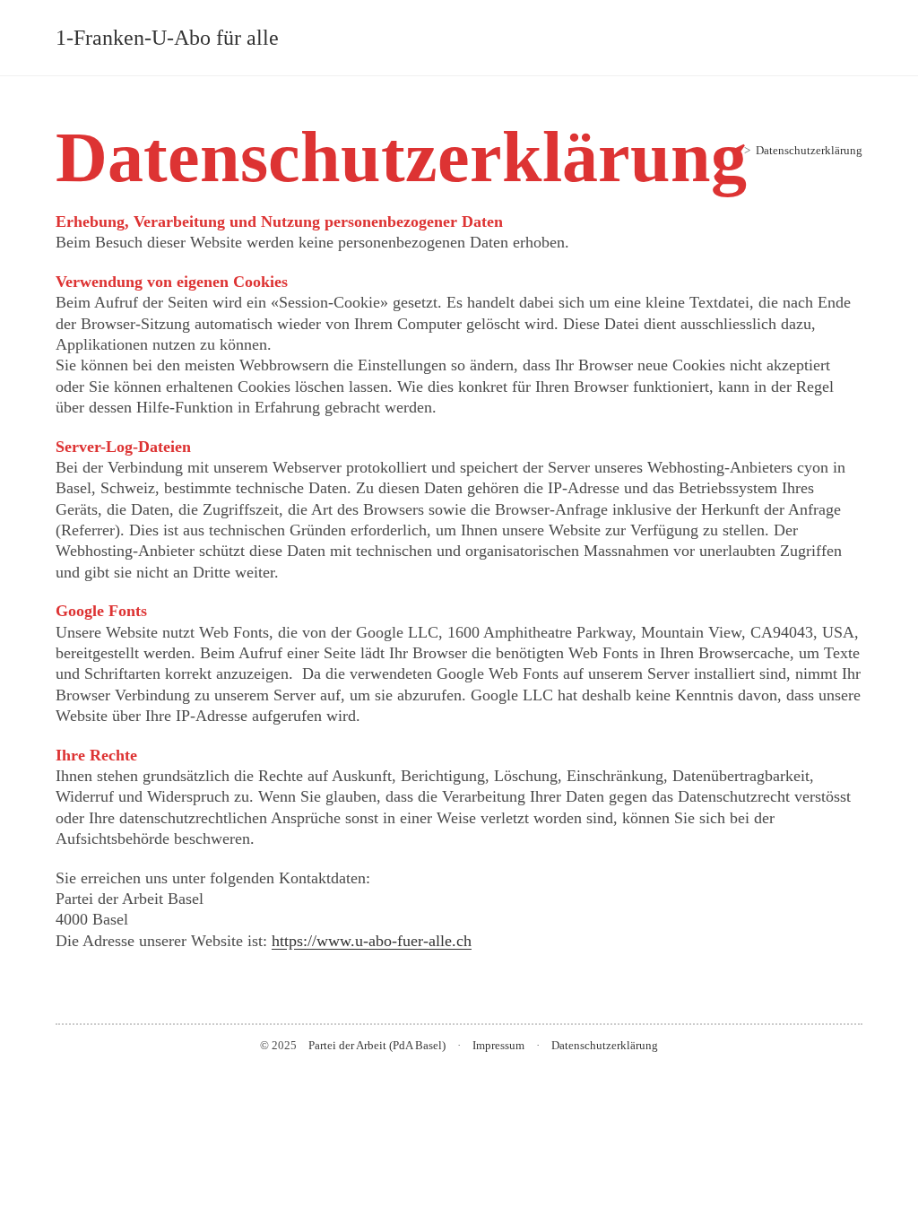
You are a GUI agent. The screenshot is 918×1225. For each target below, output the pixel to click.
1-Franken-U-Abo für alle (167, 37)
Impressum (498, 1045)
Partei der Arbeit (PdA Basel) (377, 1045)
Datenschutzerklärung (809, 150)
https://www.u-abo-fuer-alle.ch (372, 941)
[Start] (734, 150)
